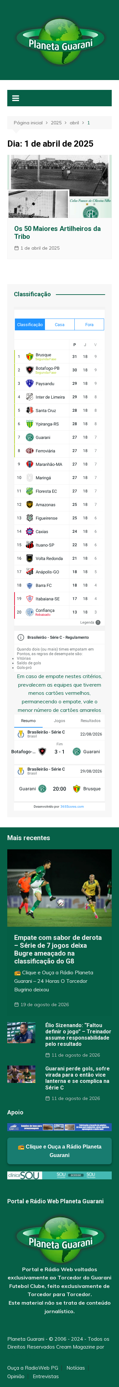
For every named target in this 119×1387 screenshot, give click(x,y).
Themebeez (21, 1355)
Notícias (75, 1368)
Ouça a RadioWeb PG (32, 1368)
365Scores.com (72, 806)
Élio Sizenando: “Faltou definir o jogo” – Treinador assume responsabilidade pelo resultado (78, 1034)
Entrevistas (46, 1376)
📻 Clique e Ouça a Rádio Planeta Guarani (59, 1151)
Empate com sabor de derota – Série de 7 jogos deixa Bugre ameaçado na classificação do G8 (58, 949)
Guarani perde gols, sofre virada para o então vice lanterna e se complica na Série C (77, 1078)
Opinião (15, 1376)
